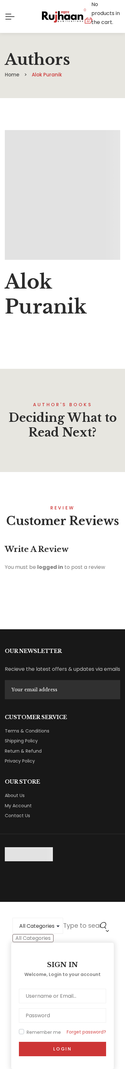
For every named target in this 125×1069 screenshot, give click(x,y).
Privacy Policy (20, 761)
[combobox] (33, 938)
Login (62, 1049)
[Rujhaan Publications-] (62, 17)
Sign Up (113, 689)
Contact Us (17, 815)
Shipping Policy (21, 741)
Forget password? (86, 1032)
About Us (15, 795)
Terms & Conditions (27, 731)
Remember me (44, 1032)
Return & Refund (23, 751)
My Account (18, 805)
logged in (50, 567)
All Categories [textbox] (33, 938)
